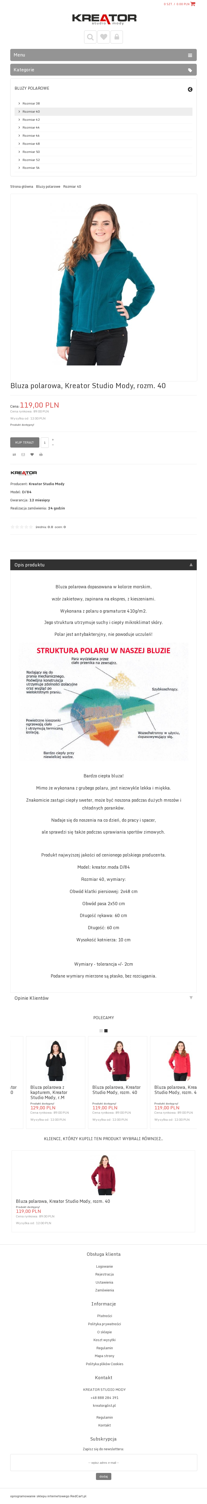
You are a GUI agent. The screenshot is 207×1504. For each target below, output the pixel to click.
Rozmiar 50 (31, 152)
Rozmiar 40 (31, 111)
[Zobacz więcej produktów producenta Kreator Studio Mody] (23, 476)
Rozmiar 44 (31, 127)
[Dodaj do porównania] (14, 455)
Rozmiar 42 (31, 120)
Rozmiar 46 (31, 135)
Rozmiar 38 (31, 103)
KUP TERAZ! (24, 442)
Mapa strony (104, 1356)
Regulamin (104, 1348)
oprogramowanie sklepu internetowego (40, 1496)
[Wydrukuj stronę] (41, 455)
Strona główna (21, 186)
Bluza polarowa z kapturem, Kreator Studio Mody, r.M (34, 1092)
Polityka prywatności (104, 1324)
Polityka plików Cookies (104, 1364)
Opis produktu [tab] (29, 564)
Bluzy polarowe (32, 88)
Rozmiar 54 (31, 168)
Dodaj (103, 1476)
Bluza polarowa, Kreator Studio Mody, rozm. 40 (102, 1090)
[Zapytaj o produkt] (23, 455)
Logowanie (104, 1266)
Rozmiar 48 (31, 144)
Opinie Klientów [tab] (31, 998)
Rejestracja (104, 1274)
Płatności (104, 1316)
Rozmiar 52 (31, 160)
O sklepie (104, 1332)
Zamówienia (104, 1290)
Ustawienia (104, 1282)
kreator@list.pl (104, 1405)
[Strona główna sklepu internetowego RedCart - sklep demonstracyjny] (103, 25)
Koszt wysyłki (104, 1340)
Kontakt (104, 1425)
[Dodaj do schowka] (32, 455)
